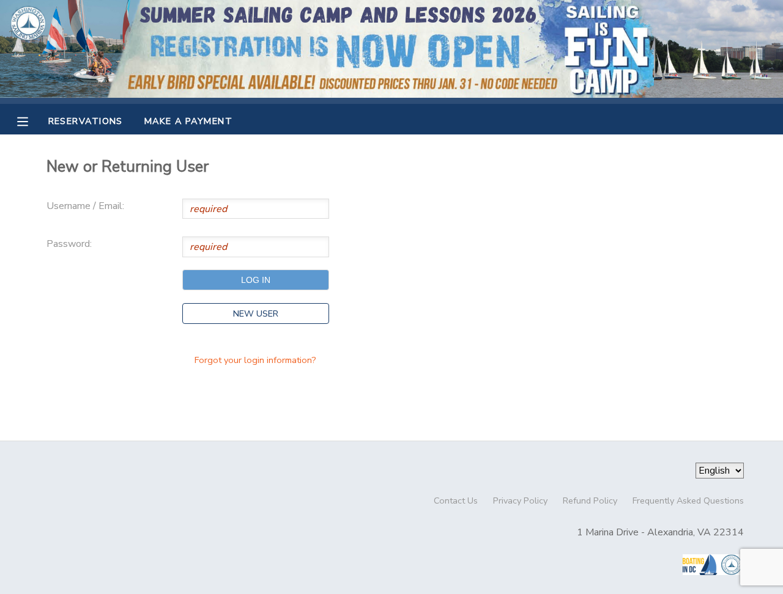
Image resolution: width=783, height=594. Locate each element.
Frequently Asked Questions (688, 500)
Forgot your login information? (255, 360)
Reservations (85, 121)
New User (255, 313)
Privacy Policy (520, 500)
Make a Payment (188, 121)
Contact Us (456, 500)
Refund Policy (590, 500)
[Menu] (32, 120)
